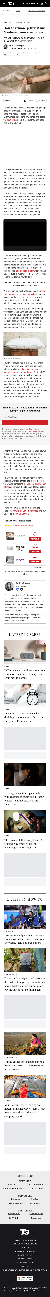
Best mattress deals (36, 1214)
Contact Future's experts (25, 1244)
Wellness (19, 22)
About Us (25, 1248)
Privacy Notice (32, 431)
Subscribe (34, 3)
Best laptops (15, 1199)
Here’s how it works (23, 55)
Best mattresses (34, 1203)
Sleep (28, 22)
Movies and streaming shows (13, 1188)
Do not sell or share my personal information (25, 1270)
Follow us (30, 101)
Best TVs (34, 1199)
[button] (25, 535)
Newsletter (42, 101)
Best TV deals (13, 1218)
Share (9, 101)
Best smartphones (15, 1203)
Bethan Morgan (18, 46)
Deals (18, 11)
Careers (25, 1266)
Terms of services (30, 429)
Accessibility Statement (25, 1240)
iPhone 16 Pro (13, 1184)
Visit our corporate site (30, 1289)
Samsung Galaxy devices (37, 1184)
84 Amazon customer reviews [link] (23, 525)
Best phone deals (14, 1214)
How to (35, 48)
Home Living (7, 22)
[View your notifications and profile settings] (23, 3)
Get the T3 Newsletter (36, 11)
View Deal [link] (35, 539)
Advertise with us (25, 1263)
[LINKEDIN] (18, 589)
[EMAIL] (22, 589)
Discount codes (36, 1218)
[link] (10, 536)
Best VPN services (36, 1188)
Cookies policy (25, 1259)
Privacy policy (25, 1255)
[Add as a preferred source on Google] (25, 1278)
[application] (25, 234)
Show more (38, 567)
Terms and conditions (25, 1251)
